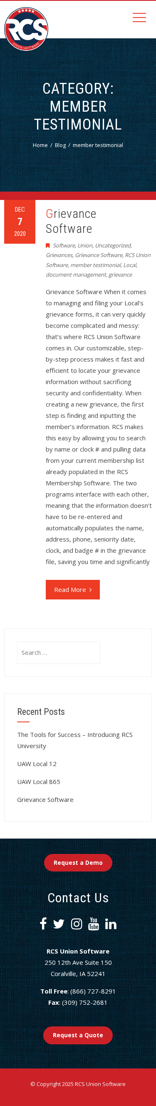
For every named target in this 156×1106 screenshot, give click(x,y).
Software (64, 245)
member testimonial (95, 265)
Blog (60, 145)
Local (129, 265)
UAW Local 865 (38, 781)
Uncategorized (113, 245)
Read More (70, 589)
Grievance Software (71, 221)
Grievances (59, 255)
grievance (120, 274)
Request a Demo (78, 862)
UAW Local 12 (37, 763)
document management (76, 274)
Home (40, 145)
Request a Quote (78, 1035)
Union (84, 245)
